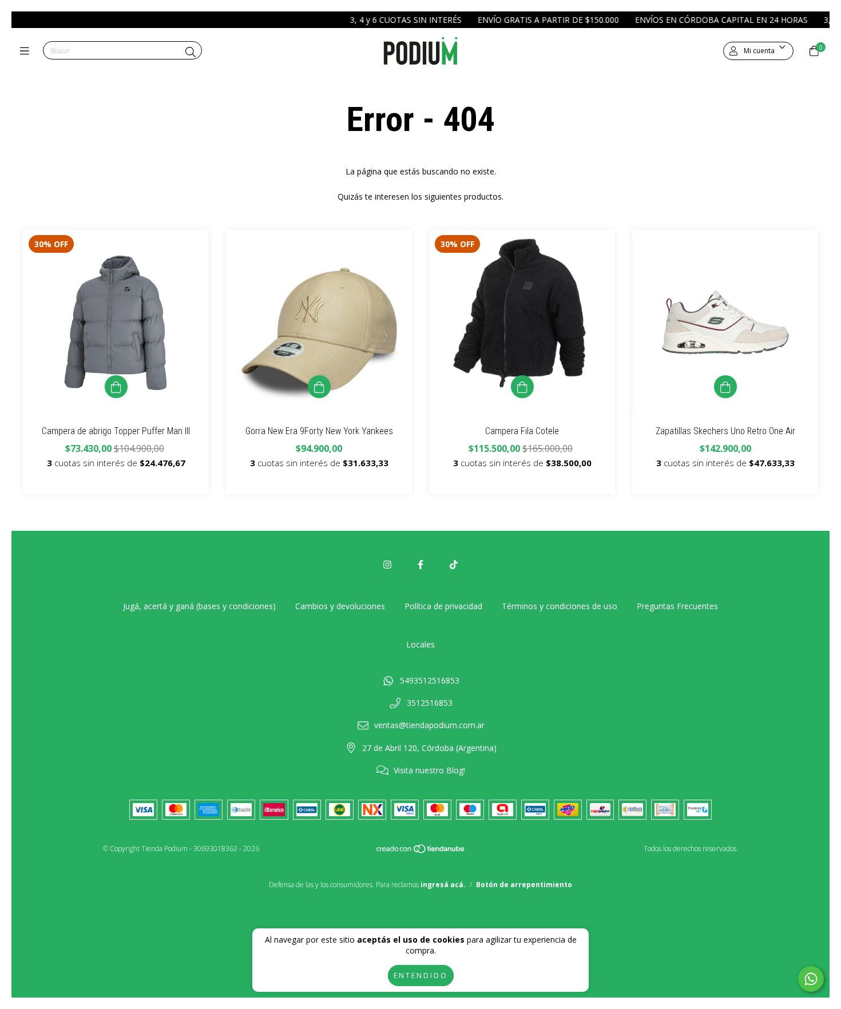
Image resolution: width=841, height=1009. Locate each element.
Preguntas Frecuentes (677, 606)
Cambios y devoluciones (340, 606)
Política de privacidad (443, 606)
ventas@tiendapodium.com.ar (429, 725)
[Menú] (27, 50)
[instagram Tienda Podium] (387, 564)
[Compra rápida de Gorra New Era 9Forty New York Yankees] (319, 386)
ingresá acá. (443, 884)
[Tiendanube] (421, 851)
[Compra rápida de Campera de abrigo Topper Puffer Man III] (116, 386)
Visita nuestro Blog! (429, 770)
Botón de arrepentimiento (524, 884)
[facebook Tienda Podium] (420, 564)
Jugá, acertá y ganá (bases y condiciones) (199, 606)
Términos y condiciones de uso (559, 606)
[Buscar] (190, 52)
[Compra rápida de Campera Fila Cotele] (522, 386)
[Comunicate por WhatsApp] (811, 979)
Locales (420, 644)
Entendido (421, 975)
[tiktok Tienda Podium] (453, 564)
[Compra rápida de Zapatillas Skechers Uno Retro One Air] (725, 386)
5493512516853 (429, 680)
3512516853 (430, 702)
